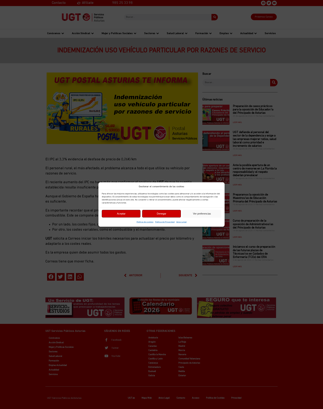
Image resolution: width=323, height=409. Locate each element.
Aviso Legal (181, 222)
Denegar (161, 213)
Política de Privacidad (165, 222)
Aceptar (121, 213)
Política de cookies (145, 222)
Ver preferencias (202, 213)
